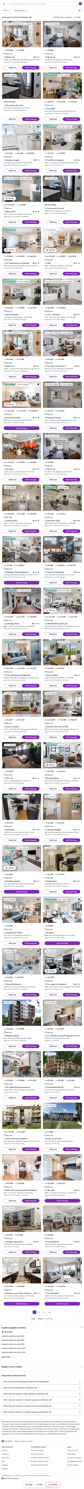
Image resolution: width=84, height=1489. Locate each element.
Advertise (5, 1465)
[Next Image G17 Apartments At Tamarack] (37, 240)
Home (33, 1319)
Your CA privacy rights (74, 1458)
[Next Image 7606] (78, 240)
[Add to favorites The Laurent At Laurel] (38, 75)
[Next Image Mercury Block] (78, 652)
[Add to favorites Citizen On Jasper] (38, 693)
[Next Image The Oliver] (37, 446)
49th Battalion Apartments (57, 624)
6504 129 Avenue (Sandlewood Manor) (21, 1190)
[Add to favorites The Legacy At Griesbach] (79, 951)
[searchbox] (45, 4)
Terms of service (72, 1450)
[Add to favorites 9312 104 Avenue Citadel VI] (38, 1105)
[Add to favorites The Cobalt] (79, 75)
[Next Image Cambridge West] (37, 601)
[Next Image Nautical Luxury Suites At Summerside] (37, 1270)
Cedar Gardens (12, 521)
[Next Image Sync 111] (37, 755)
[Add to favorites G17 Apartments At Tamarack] (38, 230)
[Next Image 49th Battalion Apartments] (78, 601)
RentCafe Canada (37, 1450)
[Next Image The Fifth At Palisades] (78, 137)
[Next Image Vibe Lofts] (78, 1167)
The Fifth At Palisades (55, 160)
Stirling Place (52, 881)
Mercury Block (52, 675)
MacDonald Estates (13, 418)
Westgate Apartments (14, 1242)
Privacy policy (71, 1454)
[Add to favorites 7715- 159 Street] (79, 281)
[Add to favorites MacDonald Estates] (38, 384)
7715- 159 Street (53, 315)
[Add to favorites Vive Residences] (79, 1208)
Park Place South (53, 521)
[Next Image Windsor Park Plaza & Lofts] (78, 704)
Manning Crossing (54, 418)
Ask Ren (54, 1484)
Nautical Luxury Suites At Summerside (21, 1293)
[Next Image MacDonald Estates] (37, 395)
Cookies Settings (72, 1465)
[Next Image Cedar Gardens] (37, 498)
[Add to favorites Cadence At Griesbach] (79, 539)
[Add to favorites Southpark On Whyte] (38, 899)
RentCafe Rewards (37, 1454)
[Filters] (79, 10)
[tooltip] (8, 54)
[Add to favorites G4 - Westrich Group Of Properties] (79, 1002)
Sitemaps (5, 1469)
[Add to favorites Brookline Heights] (38, 127)
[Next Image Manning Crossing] (78, 395)
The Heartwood (53, 1293)
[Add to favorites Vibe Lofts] (79, 1157)
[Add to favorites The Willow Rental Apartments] (38, 1054)
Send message (30, 68)
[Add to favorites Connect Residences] (38, 951)
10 (49, 1312)
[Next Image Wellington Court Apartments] (37, 549)
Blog (3, 1461)
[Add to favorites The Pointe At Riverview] (79, 333)
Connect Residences (13, 984)
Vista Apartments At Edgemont (18, 675)
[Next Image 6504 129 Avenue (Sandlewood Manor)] (37, 1167)
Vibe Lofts (50, 1190)
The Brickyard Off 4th (55, 1087)
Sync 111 (9, 778)
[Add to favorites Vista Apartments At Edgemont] (38, 642)
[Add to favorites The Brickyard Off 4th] (79, 1054)
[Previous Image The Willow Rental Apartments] (5, 1064)
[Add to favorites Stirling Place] (79, 848)
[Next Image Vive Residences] (78, 1219)
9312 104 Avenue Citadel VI (17, 1139)
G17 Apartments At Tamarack (17, 263)
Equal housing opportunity (11, 1478)
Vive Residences (53, 1242)
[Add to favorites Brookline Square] (38, 1002)
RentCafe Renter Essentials (40, 1458)
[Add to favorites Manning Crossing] (79, 384)
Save (41, 1484)
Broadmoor (10, 830)
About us (5, 1450)
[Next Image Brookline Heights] (37, 137)
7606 (49, 263)
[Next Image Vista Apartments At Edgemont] (37, 652)
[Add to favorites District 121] (38, 24)
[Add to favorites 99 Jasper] (79, 899)
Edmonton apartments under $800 (13, 1340)
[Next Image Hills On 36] (78, 34)
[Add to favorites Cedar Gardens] (38, 487)
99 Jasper (50, 933)
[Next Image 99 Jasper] (78, 910)
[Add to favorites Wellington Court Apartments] (38, 539)
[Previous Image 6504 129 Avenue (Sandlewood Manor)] (5, 1167)
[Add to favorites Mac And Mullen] (38, 281)
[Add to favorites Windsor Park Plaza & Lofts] (79, 693)
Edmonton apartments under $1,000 (13, 1348)
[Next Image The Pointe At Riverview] (78, 343)
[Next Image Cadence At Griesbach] (78, 549)
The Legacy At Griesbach (56, 984)
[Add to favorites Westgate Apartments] (38, 1208)
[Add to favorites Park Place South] (79, 487)
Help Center (6, 1458)
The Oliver (10, 469)
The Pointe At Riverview (56, 366)
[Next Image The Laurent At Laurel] (37, 85)
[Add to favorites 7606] (79, 230)
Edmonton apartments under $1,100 (13, 1352)
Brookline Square (12, 1036)
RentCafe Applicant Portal (39, 1461)
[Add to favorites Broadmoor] (38, 796)
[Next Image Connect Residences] (37, 961)
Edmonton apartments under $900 (13, 1344)
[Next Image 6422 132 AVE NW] (78, 1116)
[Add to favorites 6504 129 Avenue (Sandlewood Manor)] (38, 1157)
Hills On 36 (51, 57)
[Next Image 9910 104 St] (37, 189)
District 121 (10, 57)
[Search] (80, 3)
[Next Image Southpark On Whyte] (37, 910)
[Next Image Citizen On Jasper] (37, 704)
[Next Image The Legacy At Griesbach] (78, 961)
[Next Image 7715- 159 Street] (78, 292)
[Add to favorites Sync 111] (38, 745)
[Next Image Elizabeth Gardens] (37, 858)
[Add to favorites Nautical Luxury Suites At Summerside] (38, 1260)
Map (30, 1484)
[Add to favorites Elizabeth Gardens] (38, 848)
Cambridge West (12, 624)
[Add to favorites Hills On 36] (79, 24)
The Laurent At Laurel (14, 105)
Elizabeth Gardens (13, 881)
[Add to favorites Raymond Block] (79, 745)
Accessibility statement (74, 1461)
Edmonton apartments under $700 (13, 1336)
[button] (21, 34)
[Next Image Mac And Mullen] (37, 292)
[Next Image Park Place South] (78, 498)
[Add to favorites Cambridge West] (38, 590)
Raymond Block (53, 778)
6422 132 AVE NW (54, 1139)
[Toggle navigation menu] (4, 3)
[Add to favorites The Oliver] (38, 436)
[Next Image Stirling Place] (78, 858)
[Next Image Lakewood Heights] (78, 807)
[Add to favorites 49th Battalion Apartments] (79, 590)
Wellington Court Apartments (17, 572)
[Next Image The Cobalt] (78, 85)
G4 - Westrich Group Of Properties (60, 1036)
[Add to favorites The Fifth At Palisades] (79, 127)
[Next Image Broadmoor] (37, 807)
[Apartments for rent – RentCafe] (7, 1441)
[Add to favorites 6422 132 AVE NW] (79, 1105)
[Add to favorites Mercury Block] (79, 642)
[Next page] (80, 1312)
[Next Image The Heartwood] (78, 1270)
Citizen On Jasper (12, 727)
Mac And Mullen (12, 315)
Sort (78, 17)
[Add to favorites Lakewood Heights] (79, 796)
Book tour (12, 68)
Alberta (40, 1319)
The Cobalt (51, 109)
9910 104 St (10, 212)
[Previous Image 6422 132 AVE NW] (46, 1116)
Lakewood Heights (54, 830)
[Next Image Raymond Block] (78, 755)
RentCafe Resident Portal (39, 1465)
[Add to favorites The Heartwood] (79, 1260)
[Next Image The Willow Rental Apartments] (37, 1064)
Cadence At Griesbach (55, 572)
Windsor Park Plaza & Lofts (57, 727)
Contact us (5, 1454)
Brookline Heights (13, 160)
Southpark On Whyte (14, 933)
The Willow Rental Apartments (18, 1087)
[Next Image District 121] (37, 34)
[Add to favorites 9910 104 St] (38, 178)
